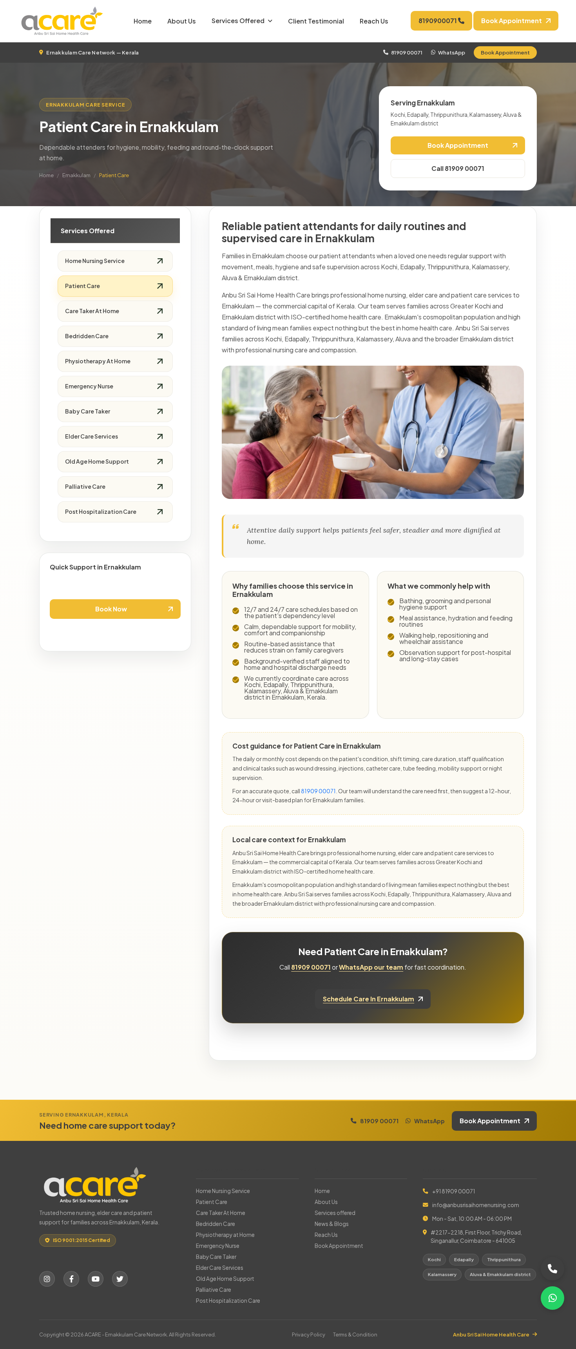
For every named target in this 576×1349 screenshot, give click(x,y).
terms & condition (355, 1334)
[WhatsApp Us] (552, 1298)
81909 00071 (406, 52)
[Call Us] (552, 1268)
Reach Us (374, 21)
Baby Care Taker (87, 411)
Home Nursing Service (95, 260)
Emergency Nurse (89, 386)
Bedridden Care (87, 335)
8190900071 (438, 20)
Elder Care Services (91, 436)
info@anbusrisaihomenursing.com (475, 1205)
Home (143, 21)
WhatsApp (451, 52)
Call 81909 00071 (457, 168)
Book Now (111, 609)
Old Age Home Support (97, 461)
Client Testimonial (316, 21)
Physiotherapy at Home (97, 360)
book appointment (511, 20)
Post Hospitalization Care (100, 511)
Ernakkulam (76, 175)
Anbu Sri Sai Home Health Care (491, 1334)
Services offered (238, 20)
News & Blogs (332, 1223)
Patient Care (82, 285)
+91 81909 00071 (453, 1191)
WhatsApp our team (371, 967)
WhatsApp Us (115, 631)
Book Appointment (505, 52)
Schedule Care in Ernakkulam (368, 999)
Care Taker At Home (92, 310)
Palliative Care (85, 486)
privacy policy (308, 1334)
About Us (181, 21)
